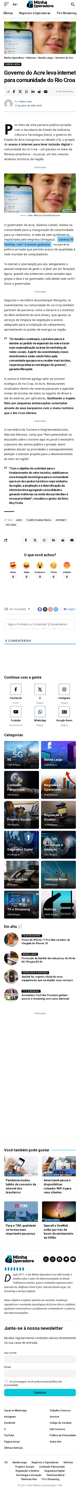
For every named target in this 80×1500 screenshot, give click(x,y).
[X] (39, 694)
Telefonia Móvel (55, 879)
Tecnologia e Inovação (35, 973)
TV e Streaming (18, 909)
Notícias (50, 909)
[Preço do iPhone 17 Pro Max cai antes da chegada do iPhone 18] (11, 940)
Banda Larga (13, 64)
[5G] (21, 755)
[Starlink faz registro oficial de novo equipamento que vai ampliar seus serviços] (11, 976)
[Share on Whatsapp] (26, 91)
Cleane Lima (25, 101)
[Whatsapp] (46, 1259)
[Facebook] (15, 694)
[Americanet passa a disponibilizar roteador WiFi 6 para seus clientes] (59, 1166)
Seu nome (10, 1353)
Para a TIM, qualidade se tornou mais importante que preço (21, 1229)
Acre (19, 520)
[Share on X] (20, 91)
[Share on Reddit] (39, 91)
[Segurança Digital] (21, 845)
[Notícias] (58, 905)
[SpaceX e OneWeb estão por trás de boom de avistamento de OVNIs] (59, 1211)
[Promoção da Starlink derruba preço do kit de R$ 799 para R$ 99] (11, 958)
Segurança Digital (20, 849)
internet (61, 520)
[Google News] (64, 716)
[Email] (45, 91)
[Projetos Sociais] (21, 815)
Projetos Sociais (19, 819)
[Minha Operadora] (40, 4)
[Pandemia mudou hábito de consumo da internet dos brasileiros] (21, 1166)
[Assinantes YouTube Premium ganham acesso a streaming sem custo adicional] (11, 995)
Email (7, 1367)
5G (9, 759)
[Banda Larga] (58, 755)
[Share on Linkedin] (33, 91)
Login (71, 609)
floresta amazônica (39, 520)
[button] (7, 4)
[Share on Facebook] (14, 91)
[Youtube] (15, 716)
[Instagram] (64, 694)
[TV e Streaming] (21, 905)
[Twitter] (66, 1259)
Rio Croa (11, 525)
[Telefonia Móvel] (58, 875)
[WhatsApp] (39, 716)
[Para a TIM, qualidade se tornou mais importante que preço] (21, 1211)
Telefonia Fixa (17, 879)
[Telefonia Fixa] (21, 875)
